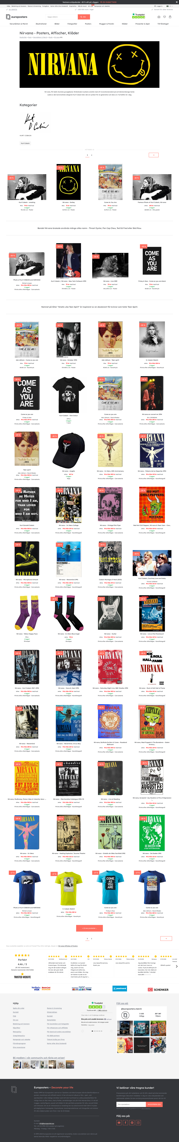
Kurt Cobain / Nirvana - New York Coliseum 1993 (68, 281)
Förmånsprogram (19, 1043)
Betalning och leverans (19, 6)
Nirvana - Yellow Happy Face (26, 634)
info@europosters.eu (46, 1123)
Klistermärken (52, 1012)
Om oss (15, 1020)
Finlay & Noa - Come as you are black (152, 281)
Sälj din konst (82, 6)
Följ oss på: (122, 1003)
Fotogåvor (45, 6)
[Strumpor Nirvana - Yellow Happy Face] (27, 613)
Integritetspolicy (19, 1036)
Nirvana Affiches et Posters (68, 946)
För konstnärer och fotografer (58, 1024)
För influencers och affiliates (57, 1028)
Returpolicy (17, 1032)
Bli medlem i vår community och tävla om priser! (39, 1057)
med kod (27, 205)
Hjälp (8, 6)
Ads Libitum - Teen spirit (110, 360)
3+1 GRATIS (13, 9)
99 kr (27, 637)
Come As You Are (110, 202)
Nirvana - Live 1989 (110, 281)
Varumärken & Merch (19, 24)
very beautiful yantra (125, 961)
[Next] (176, 966)
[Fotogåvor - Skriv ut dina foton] (158, 16)
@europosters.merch (131, 1008)
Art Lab (91, 6)
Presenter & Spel (142, 24)
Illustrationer (41, 24)
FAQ (14, 1016)
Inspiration (72, 6)
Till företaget (163, 24)
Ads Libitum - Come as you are (27, 360)
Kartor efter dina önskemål (59, 6)
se (170, 6)
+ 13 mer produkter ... (89, 928)
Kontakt (16, 1012)
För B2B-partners (53, 1036)
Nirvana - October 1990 (68, 360)
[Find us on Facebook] (125, 1122)
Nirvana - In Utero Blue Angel (68, 634)
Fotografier (72, 24)
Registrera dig (154, 1104)
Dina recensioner (19, 1047)
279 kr (69, 419)
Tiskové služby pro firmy (56, 1039)
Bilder (57, 24)
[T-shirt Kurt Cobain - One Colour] (69, 395)
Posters (88, 24)
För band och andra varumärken (59, 1032)
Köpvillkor (16, 1028)
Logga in (159, 6)
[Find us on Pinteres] (131, 1122)
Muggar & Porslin (106, 24)
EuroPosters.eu (20, 16)
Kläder (125, 24)
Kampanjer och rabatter (102, 6)
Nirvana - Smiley (69, 202)
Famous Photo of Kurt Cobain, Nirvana (152, 202)
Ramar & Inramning (34, 6)
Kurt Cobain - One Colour (68, 415)
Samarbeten (51, 1020)
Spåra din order (18, 1008)
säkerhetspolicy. (146, 1108)
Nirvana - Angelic (68, 471)
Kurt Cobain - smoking (27, 202)
